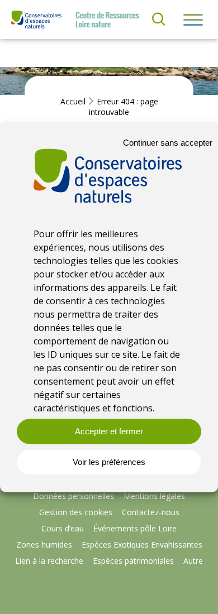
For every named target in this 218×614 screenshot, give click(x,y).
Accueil (73, 101)
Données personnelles (73, 496)
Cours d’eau (62, 528)
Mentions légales (154, 496)
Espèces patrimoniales (133, 560)
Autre (193, 560)
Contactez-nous (150, 512)
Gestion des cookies (75, 512)
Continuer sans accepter (167, 142)
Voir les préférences (109, 462)
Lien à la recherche (49, 560)
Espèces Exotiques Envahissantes (142, 544)
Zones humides (44, 544)
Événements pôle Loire (135, 528)
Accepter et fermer (109, 431)
